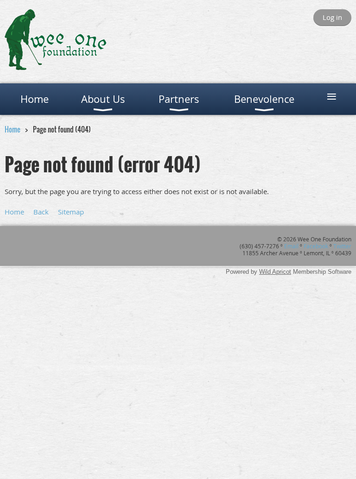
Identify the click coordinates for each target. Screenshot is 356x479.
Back (41, 211)
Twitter (342, 246)
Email (291, 246)
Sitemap (71, 211)
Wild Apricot (275, 271)
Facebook (316, 246)
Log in (332, 17)
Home (12, 129)
